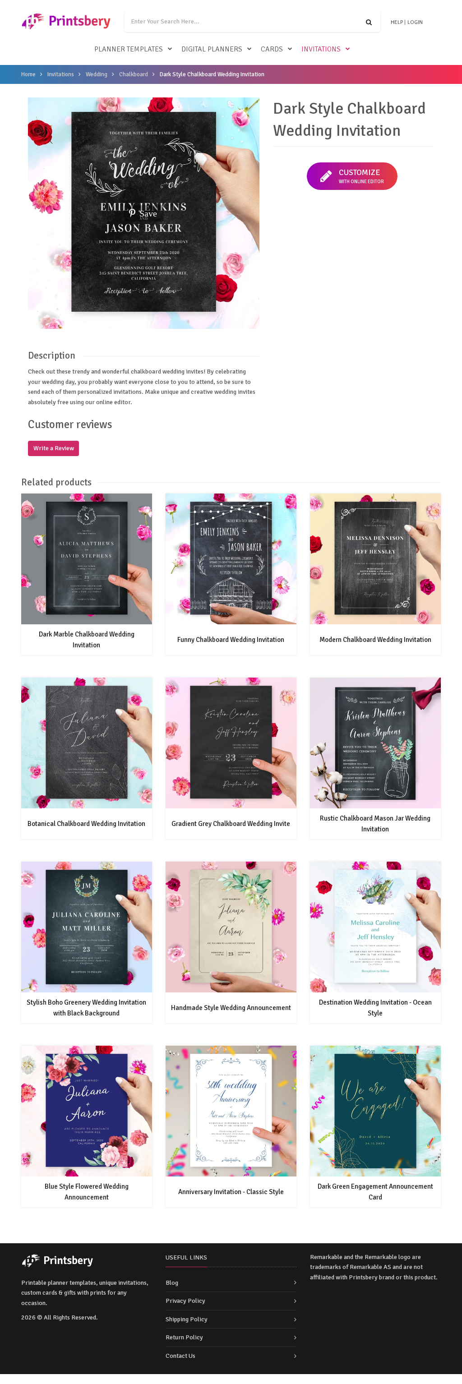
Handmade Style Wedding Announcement (231, 1008)
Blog (172, 1283)
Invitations (321, 49)
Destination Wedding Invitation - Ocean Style (375, 1007)
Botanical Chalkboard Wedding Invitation (86, 824)
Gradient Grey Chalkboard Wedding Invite (230, 824)
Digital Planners (211, 49)
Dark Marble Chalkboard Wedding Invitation (86, 639)
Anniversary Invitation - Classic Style (231, 1192)
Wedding (96, 74)
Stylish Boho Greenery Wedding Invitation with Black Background (86, 1007)
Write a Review (53, 448)
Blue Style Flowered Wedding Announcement (87, 1191)
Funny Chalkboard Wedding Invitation (230, 640)
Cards (272, 49)
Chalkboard (133, 74)
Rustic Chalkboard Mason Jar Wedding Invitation (375, 823)
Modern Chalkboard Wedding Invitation (375, 640)
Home (28, 74)
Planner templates (128, 49)
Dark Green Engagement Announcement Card (375, 1191)
